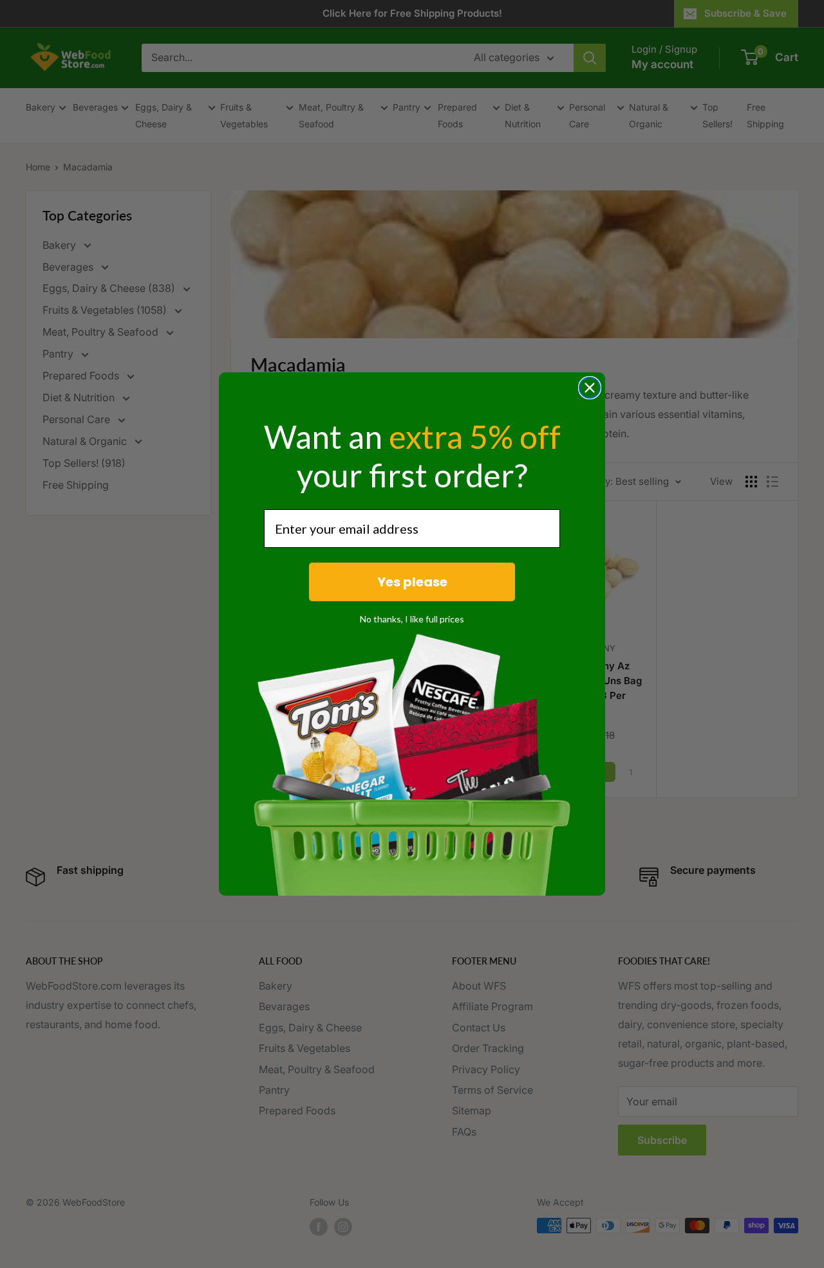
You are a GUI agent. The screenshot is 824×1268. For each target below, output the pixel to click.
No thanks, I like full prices (412, 618)
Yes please (412, 582)
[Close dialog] (589, 387)
